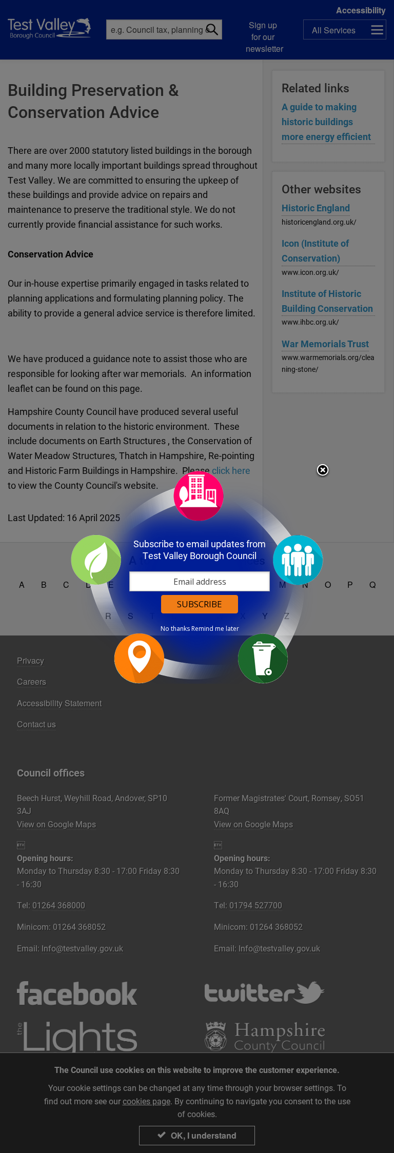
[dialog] (197, 577)
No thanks (175, 629)
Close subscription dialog (322, 471)
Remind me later (215, 629)
